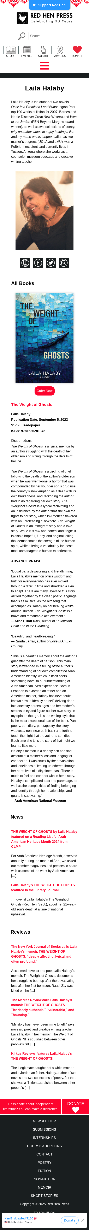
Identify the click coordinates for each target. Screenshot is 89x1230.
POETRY (45, 1162)
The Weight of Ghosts (31, 404)
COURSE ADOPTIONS (44, 1146)
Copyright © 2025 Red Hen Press (44, 1204)
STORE (11, 56)
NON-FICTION (44, 1179)
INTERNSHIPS (44, 1138)
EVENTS (26, 56)
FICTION (44, 1171)
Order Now (45, 391)
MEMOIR (44, 1187)
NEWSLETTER (44, 1121)
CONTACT (44, 1154)
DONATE (77, 56)
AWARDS (60, 56)
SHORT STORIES (44, 1196)
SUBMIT (43, 56)
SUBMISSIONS (44, 1129)
